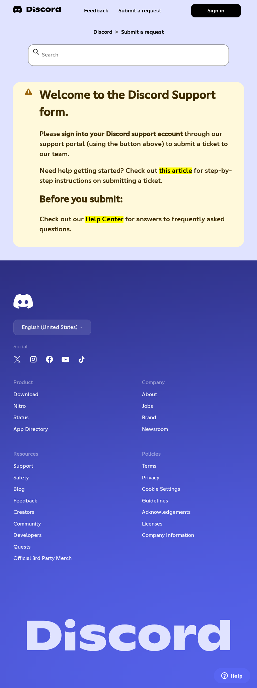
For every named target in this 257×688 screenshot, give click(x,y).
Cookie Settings (161, 489)
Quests (21, 547)
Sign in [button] (216, 10)
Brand (149, 417)
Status (20, 417)
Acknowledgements (166, 512)
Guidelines (155, 500)
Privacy (150, 477)
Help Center (104, 219)
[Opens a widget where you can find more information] (231, 676)
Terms (149, 466)
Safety (21, 477)
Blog (19, 489)
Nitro (19, 406)
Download (25, 394)
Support (23, 466)
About (149, 394)
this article (175, 170)
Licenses (152, 524)
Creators (23, 512)
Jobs (147, 406)
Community (27, 524)
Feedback (96, 10)
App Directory (30, 429)
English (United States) (50, 327)
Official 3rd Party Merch (42, 558)
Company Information (168, 535)
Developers (27, 535)
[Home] (37, 11)
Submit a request (139, 10)
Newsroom (155, 429)
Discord (102, 32)
